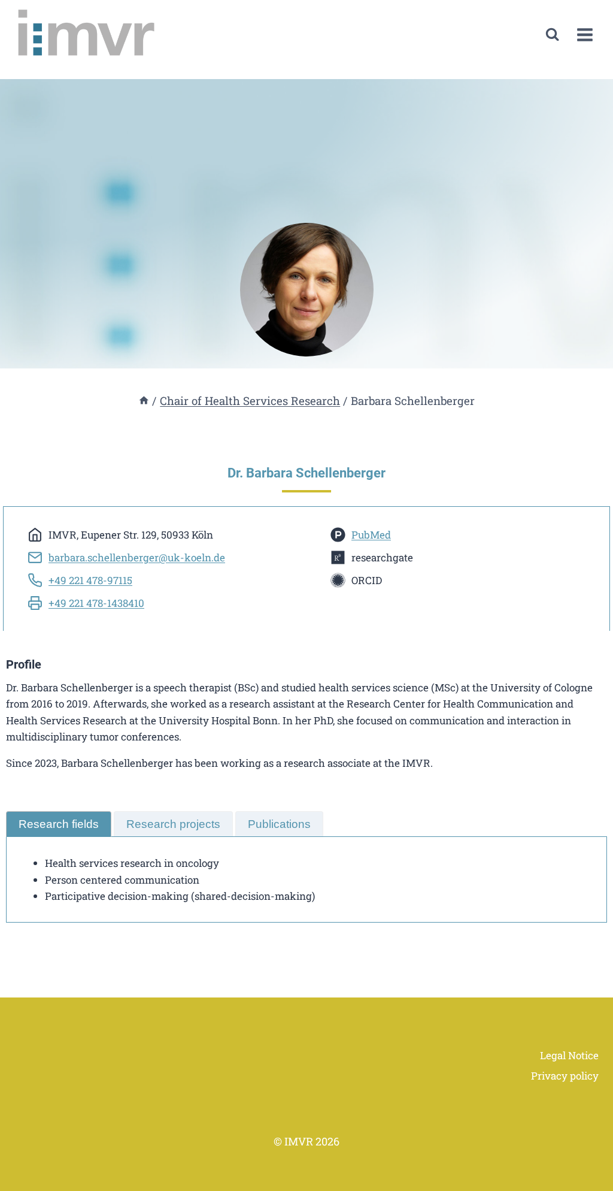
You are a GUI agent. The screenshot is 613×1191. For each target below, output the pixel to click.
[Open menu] (584, 34)
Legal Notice (569, 1055)
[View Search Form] (552, 34)
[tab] (58, 824)
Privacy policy (565, 1076)
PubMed (371, 535)
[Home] (144, 400)
